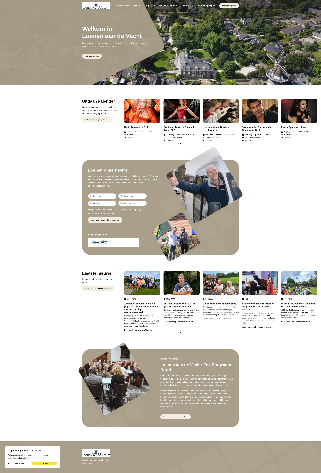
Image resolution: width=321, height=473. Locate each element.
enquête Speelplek (206, 5)
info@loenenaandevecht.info (95, 460)
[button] (178, 143)
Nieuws (137, 5)
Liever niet (19, 463)
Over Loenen (123, 5)
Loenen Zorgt (187, 5)
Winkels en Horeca (168, 5)
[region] (32, 457)
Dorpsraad (150, 5)
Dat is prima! (44, 463)
